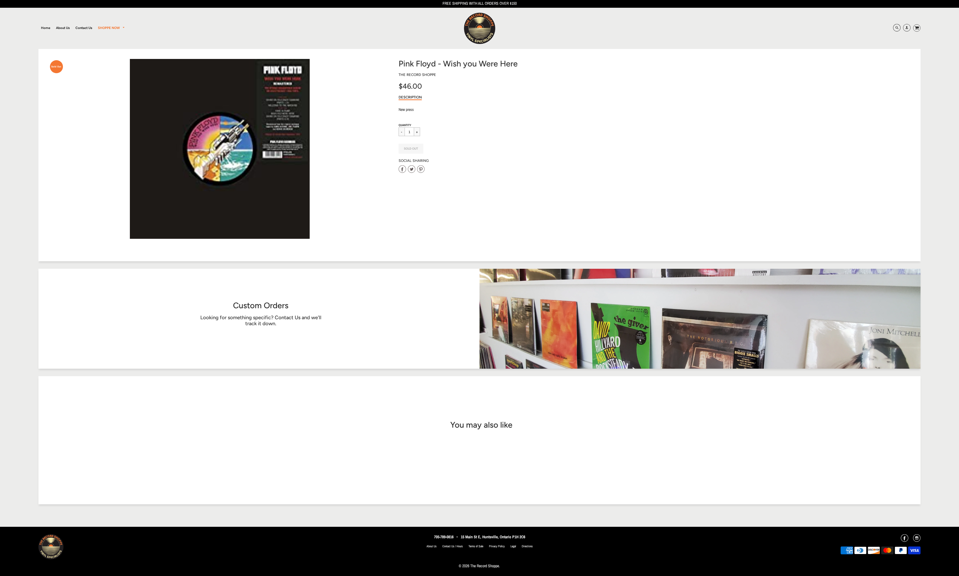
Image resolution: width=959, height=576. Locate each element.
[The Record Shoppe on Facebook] (904, 540)
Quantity (405, 125)
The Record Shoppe (417, 74)
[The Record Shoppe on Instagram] (917, 540)
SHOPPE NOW (109, 28)
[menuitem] (45, 27)
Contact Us (287, 317)
